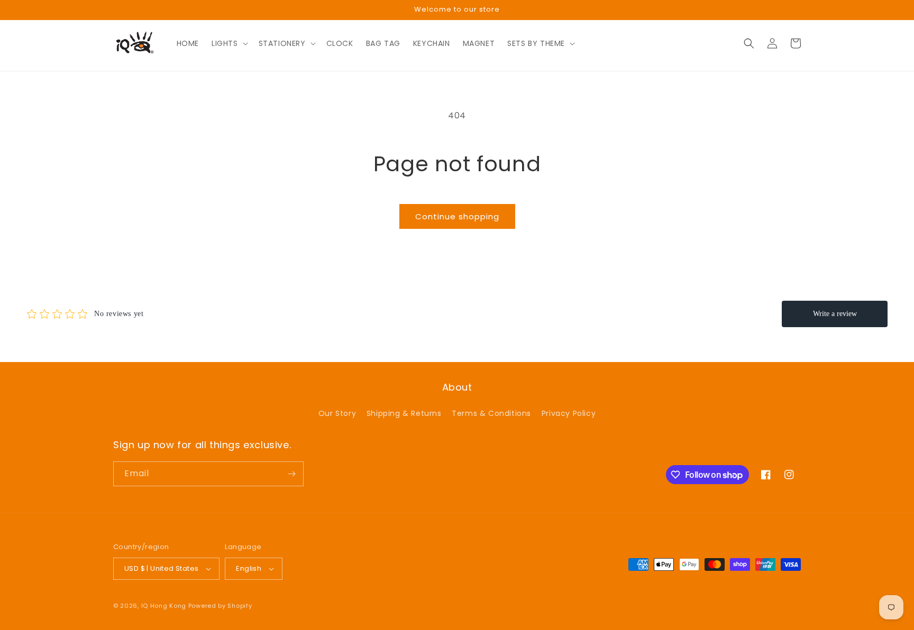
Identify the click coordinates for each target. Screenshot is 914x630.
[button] (228, 43)
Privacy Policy (569, 413)
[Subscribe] (291, 473)
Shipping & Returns (404, 413)
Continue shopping (457, 216)
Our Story (337, 413)
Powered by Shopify (220, 605)
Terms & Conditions (491, 413)
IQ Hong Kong (163, 605)
